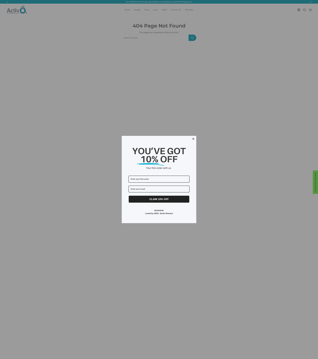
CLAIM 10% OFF (159, 199)
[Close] (193, 139)
